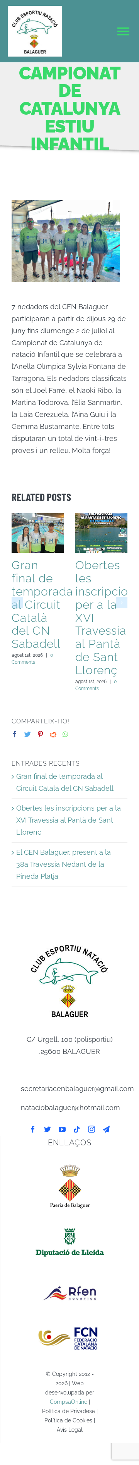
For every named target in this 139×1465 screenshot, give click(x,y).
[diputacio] (69, 1226)
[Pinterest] (40, 734)
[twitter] (47, 1129)
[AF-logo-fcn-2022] (69, 1323)
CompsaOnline (68, 1402)
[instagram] (91, 1129)
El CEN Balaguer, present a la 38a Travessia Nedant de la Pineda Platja (63, 864)
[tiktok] (76, 1129)
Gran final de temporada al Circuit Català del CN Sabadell (42, 604)
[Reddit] (53, 734)
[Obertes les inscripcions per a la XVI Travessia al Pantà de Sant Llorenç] (101, 533)
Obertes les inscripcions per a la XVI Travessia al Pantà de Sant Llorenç (68, 820)
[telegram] (106, 1129)
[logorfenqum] (70, 1277)
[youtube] (62, 1129)
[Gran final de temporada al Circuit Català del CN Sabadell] (38, 533)
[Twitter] (27, 734)
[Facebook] (15, 734)
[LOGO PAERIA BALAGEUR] (70, 1164)
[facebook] (32, 1129)
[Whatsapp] (65, 734)
